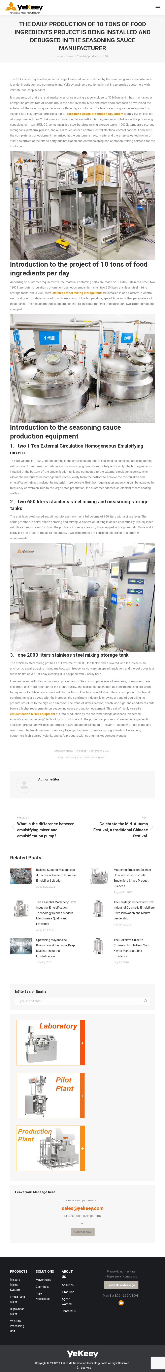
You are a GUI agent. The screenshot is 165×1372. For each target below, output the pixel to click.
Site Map (86, 1367)
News (69, 750)
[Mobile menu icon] (158, 7)
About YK (68, 1285)
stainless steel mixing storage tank (77, 293)
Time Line (68, 1292)
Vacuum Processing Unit (17, 1326)
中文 (76, 1367)
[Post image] (21, 876)
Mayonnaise (43, 1279)
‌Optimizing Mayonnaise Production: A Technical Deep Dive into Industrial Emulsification (55, 948)
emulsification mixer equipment (32, 714)
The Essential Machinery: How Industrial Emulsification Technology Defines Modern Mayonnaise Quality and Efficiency (56, 913)
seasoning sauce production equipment (85, 757)
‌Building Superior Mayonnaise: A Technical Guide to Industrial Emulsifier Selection (56, 875)
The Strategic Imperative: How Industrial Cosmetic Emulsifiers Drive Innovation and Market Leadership (134, 910)
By (81, 750)
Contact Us (69, 1311)
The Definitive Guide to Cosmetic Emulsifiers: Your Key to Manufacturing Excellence (132, 948)
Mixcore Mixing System (15, 1284)
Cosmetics (42, 1286)
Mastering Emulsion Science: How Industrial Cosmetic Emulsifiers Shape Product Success (133, 878)
